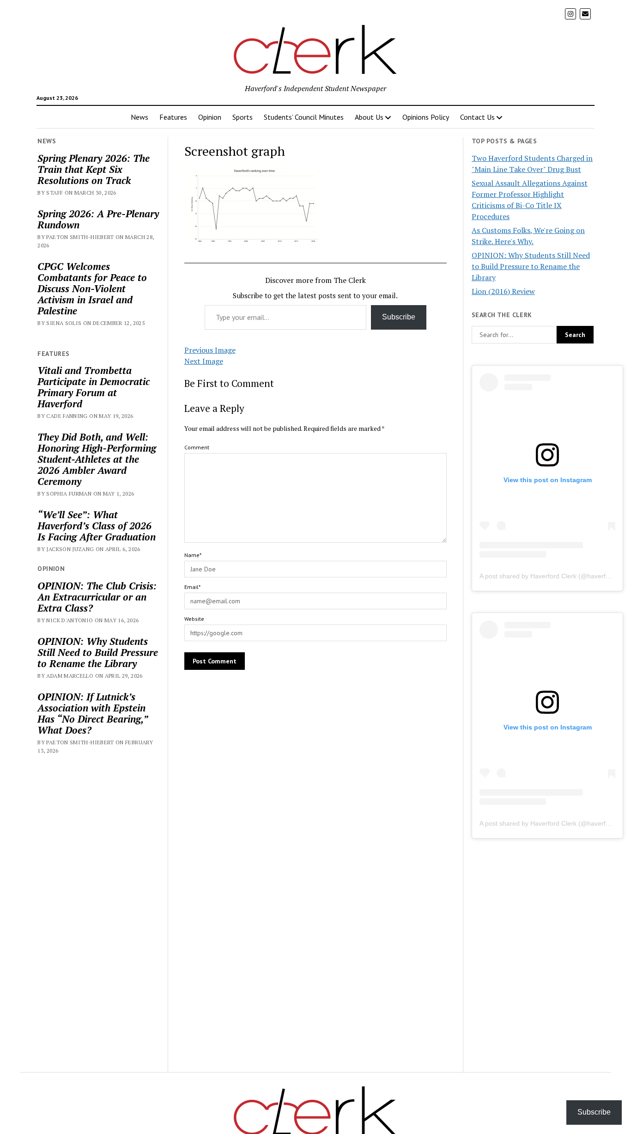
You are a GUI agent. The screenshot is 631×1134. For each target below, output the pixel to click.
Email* (192, 586)
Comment (196, 447)
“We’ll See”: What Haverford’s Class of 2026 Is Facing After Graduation (96, 525)
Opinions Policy (425, 117)
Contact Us (477, 117)
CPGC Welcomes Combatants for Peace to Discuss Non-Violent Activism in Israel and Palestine (92, 288)
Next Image (203, 361)
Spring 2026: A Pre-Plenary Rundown (98, 219)
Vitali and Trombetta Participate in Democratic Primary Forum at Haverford (93, 387)
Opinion (209, 117)
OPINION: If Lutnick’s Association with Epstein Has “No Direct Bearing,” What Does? (92, 713)
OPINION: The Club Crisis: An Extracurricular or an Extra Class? (97, 596)
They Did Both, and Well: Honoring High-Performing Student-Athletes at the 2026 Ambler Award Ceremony (96, 459)
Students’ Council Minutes (304, 117)
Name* (192, 555)
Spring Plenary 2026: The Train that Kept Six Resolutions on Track (93, 169)
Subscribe (398, 317)
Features (173, 117)
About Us (369, 117)
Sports (242, 117)
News (139, 117)
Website (194, 618)
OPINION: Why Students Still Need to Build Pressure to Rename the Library (97, 652)
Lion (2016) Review (503, 291)
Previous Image (210, 350)
